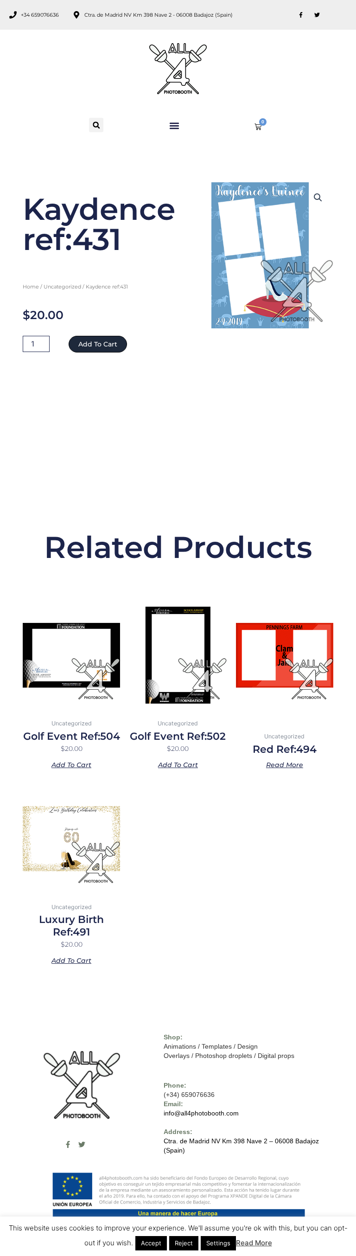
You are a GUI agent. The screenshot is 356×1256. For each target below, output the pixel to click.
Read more (284, 764)
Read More (254, 1242)
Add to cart (97, 344)
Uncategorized (62, 286)
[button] (96, 125)
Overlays (177, 1055)
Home (31, 286)
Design (247, 1046)
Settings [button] (218, 1243)
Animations (180, 1046)
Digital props (276, 1055)
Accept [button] (151, 1243)
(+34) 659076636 (189, 1094)
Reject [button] (184, 1243)
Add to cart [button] (71, 764)
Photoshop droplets (223, 1055)
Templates (217, 1046)
